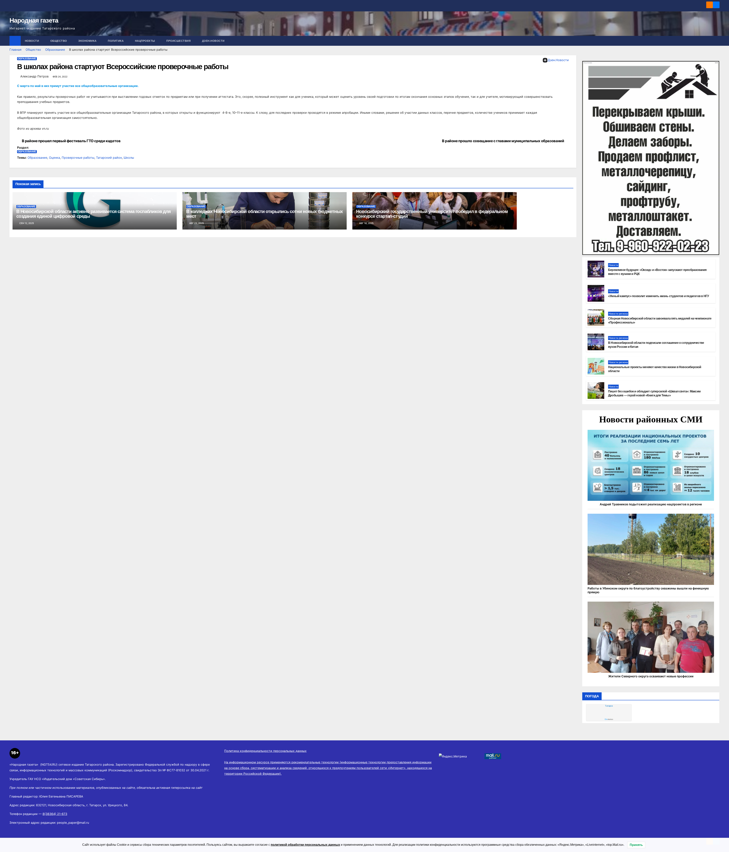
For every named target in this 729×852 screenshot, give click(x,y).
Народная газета (33, 20)
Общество (59, 40)
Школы (129, 157)
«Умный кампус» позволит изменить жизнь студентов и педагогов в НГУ (658, 296)
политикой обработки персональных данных (305, 844)
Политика (116, 40)
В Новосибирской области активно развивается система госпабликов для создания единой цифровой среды (93, 214)
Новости (32, 40)
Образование (55, 49)
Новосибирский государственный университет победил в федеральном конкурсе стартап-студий (432, 214)
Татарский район (109, 157)
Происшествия (179, 40)
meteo (609, 719)
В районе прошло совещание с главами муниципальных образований (503, 141)
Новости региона (618, 313)
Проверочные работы (78, 157)
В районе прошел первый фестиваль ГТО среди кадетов (71, 141)
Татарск (609, 706)
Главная (15, 49)
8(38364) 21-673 (55, 814)
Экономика (87, 40)
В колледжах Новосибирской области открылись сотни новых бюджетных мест (264, 214)
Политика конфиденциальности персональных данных (265, 751)
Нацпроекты (145, 40)
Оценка (54, 157)
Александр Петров (34, 76)
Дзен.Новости (213, 40)
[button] (717, 41)
